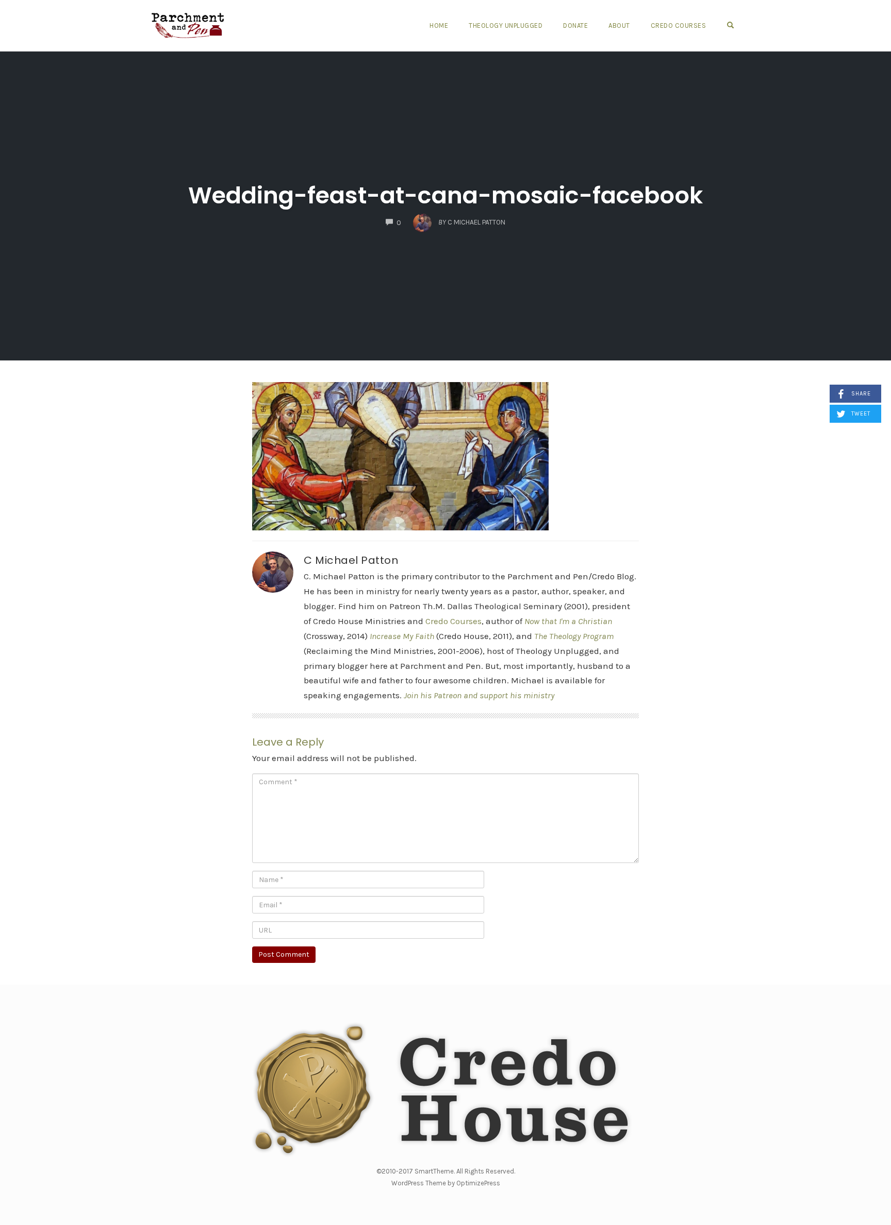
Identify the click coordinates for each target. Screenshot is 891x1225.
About (619, 25)
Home (439, 25)
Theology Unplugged (505, 25)
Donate (575, 25)
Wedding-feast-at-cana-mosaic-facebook (445, 195)
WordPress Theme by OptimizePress (445, 1183)
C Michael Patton (351, 560)
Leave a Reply (288, 742)
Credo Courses (678, 25)
